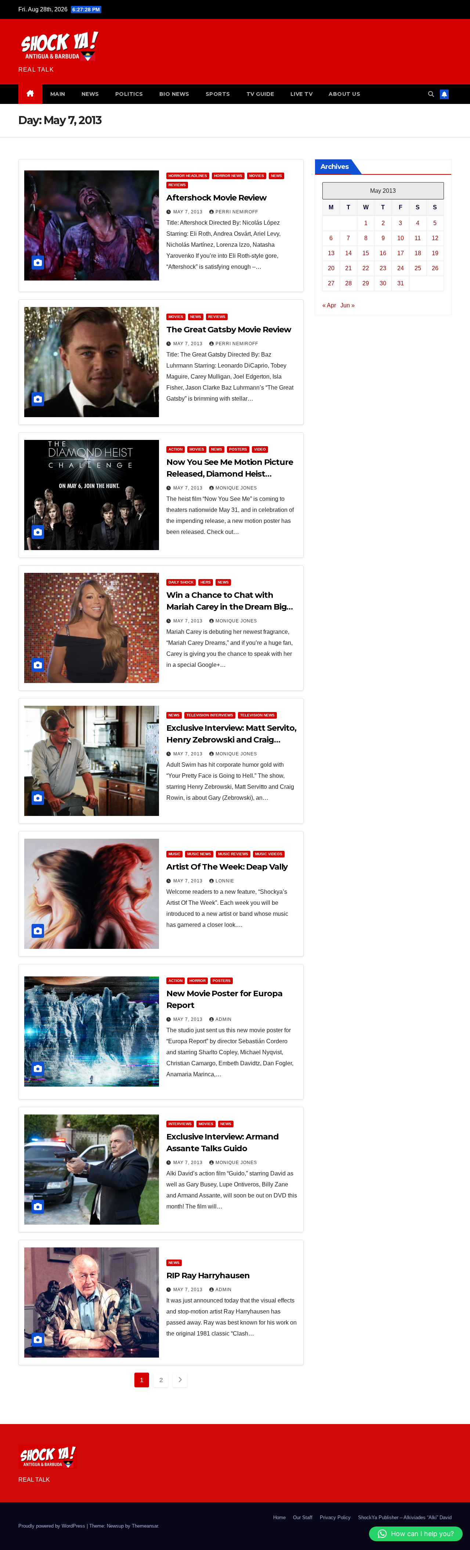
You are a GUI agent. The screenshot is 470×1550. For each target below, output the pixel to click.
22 (365, 268)
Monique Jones (236, 488)
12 (435, 238)
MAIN (57, 94)
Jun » (347, 305)
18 (418, 253)
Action (175, 449)
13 (331, 253)
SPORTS (218, 94)
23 (383, 268)
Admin (224, 1019)
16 (383, 253)
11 (418, 238)
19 (435, 253)
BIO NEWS (174, 94)
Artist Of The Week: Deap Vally (227, 867)
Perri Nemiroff (237, 211)
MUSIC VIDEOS (268, 854)
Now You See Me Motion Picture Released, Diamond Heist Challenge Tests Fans (229, 474)
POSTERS (238, 449)
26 (435, 268)
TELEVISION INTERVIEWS (210, 715)
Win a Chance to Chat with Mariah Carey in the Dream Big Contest (226, 607)
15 (365, 253)
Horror (197, 981)
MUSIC (174, 854)
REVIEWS (177, 185)
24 (400, 268)
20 (331, 268)
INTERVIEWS (180, 1124)
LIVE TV (301, 94)
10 (400, 238)
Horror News (228, 176)
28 (348, 283)
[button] (431, 94)
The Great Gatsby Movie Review (228, 330)
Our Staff (302, 1517)
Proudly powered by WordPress (52, 1526)
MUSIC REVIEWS (233, 854)
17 (400, 253)
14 (348, 253)
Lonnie (225, 881)
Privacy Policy (335, 1517)
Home (279, 1517)
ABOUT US (344, 94)
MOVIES (256, 176)
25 (418, 268)
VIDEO (260, 449)
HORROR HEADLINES (188, 176)
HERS (205, 582)
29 (365, 283)
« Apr (329, 305)
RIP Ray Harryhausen (207, 1275)
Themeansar (145, 1526)
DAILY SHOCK (181, 582)
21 (348, 268)
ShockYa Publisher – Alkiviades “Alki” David (405, 1517)
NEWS (90, 94)
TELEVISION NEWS (257, 715)
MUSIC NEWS (199, 854)
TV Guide (260, 94)
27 (331, 283)
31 (400, 283)
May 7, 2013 (188, 211)
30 (383, 283)
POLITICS (129, 94)
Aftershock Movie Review (216, 198)
